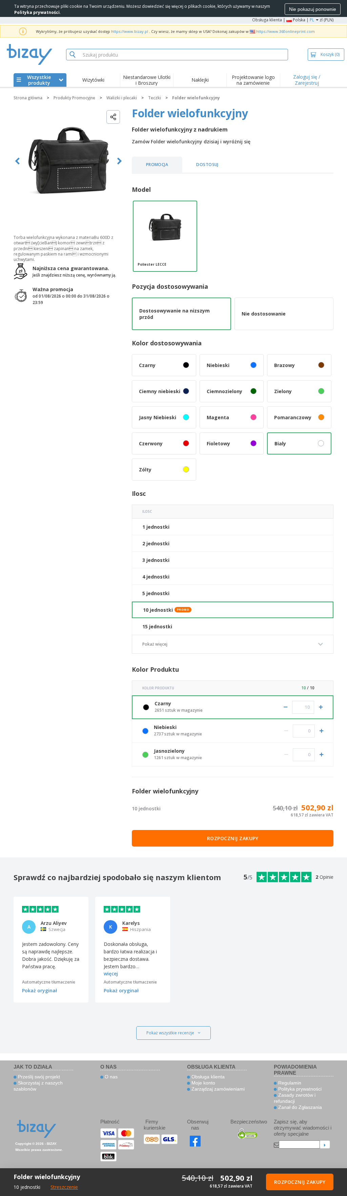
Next (119, 161)
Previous (17, 161)
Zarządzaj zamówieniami (217, 1089)
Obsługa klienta (267, 20)
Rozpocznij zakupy (233, 838)
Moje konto (202, 1083)
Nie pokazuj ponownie (312, 9)
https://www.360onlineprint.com (285, 31)
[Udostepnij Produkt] (113, 117)
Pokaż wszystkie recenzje (170, 1033)
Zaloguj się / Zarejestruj (306, 80)
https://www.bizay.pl (129, 31)
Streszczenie (64, 1187)
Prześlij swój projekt (38, 1076)
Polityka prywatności (299, 1089)
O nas (110, 1076)
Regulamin (289, 1083)
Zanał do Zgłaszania (299, 1107)
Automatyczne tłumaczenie (48, 982)
